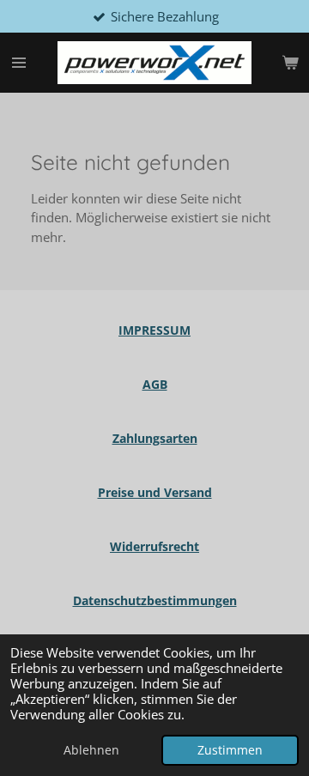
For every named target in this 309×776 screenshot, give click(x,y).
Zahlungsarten (154, 438)
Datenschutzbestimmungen (155, 600)
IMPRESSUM (154, 330)
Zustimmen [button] (230, 750)
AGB (154, 384)
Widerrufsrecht (154, 546)
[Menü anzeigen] (19, 63)
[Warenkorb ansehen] (290, 63)
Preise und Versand (155, 492)
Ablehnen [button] (91, 750)
